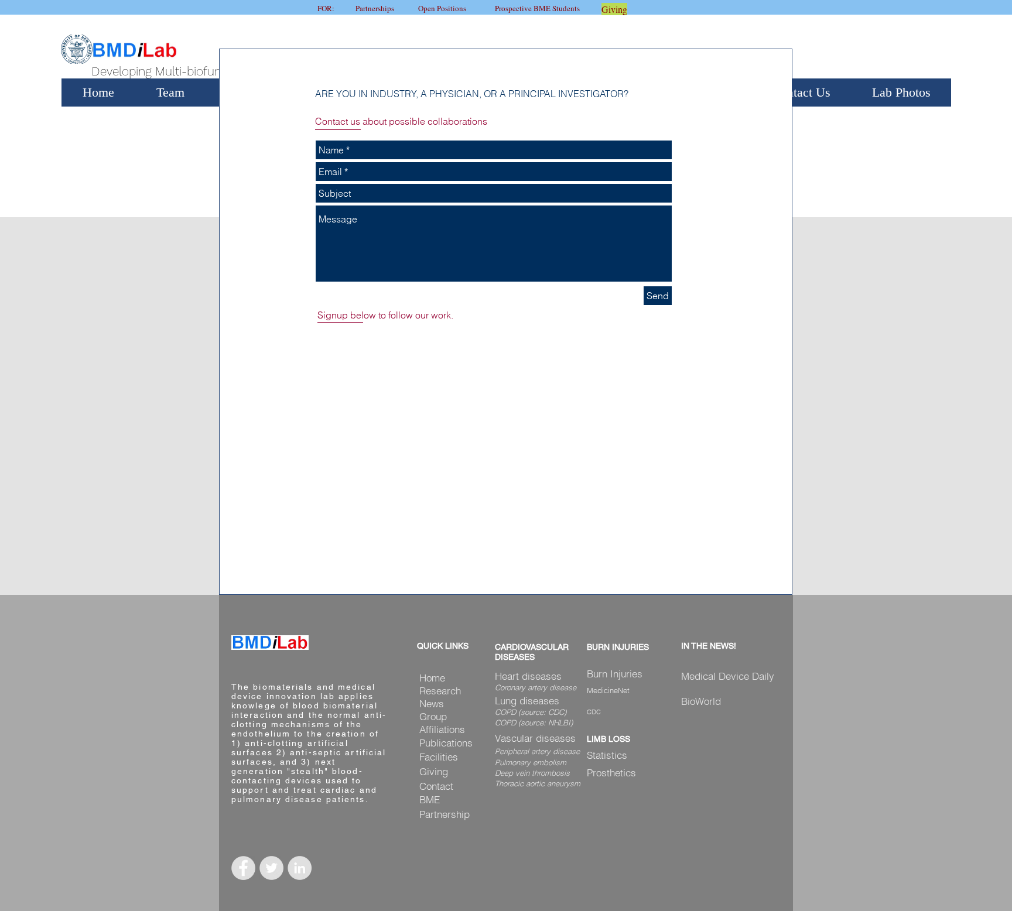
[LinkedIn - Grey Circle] (300, 868)
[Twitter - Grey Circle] (271, 868)
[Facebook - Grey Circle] (243, 868)
